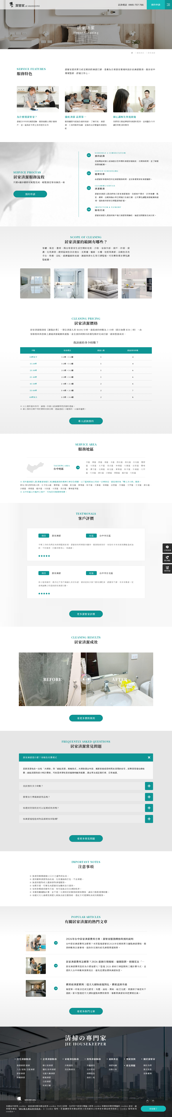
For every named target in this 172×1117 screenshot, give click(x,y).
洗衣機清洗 (70, 1069)
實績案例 (130, 1059)
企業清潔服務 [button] (50, 1059)
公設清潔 (47, 1081)
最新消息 (113, 1059)
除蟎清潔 (21, 1077)
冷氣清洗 (69, 1065)
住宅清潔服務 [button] (24, 1059)
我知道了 (153, 1108)
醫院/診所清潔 (49, 1069)
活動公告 (113, 1069)
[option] (86, 24)
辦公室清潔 (48, 1065)
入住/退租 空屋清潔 (26, 1069)
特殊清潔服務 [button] (94, 1059)
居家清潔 (151, 53)
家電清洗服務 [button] (72, 1059)
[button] (113, 1059)
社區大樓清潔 (49, 1073)
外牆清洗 (91, 1065)
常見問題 (130, 1065)
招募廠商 (148, 1073)
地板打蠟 (47, 1085)
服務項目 (140, 53)
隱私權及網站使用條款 (30, 1108)
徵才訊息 (148, 1069)
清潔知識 (113, 1065)
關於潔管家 (149, 1059)
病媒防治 (91, 1073)
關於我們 (148, 1065)
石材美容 (91, 1069)
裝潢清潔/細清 (23, 1065)
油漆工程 (91, 1077)
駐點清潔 (47, 1077)
